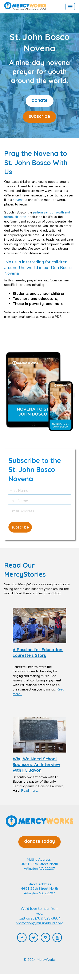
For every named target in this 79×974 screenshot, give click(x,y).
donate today (39, 841)
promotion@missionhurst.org (39, 923)
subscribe (39, 116)
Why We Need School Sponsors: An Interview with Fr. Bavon (36, 764)
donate (40, 100)
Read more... (30, 790)
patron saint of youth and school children (37, 214)
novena (18, 199)
